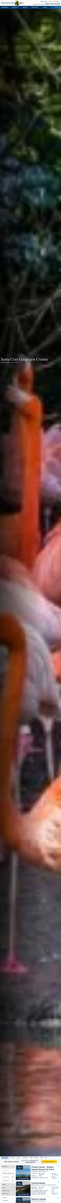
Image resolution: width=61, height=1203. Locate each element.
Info (46, 1157)
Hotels (36, 1157)
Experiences (15, 7)
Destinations (5, 7)
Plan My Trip (35, 7)
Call (30, 1162)
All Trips (12, 1157)
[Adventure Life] (12, 2)
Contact (45, 7)
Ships (31, 1157)
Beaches (5, 1200)
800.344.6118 (53, 3)
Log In (50, 1)
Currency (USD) (43, 1)
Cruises (18, 1157)
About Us (25, 7)
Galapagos (5, 1157)
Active (5, 1197)
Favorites (57, 1)
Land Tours (25, 1157)
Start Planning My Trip (48, 1161)
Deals (41, 1157)
